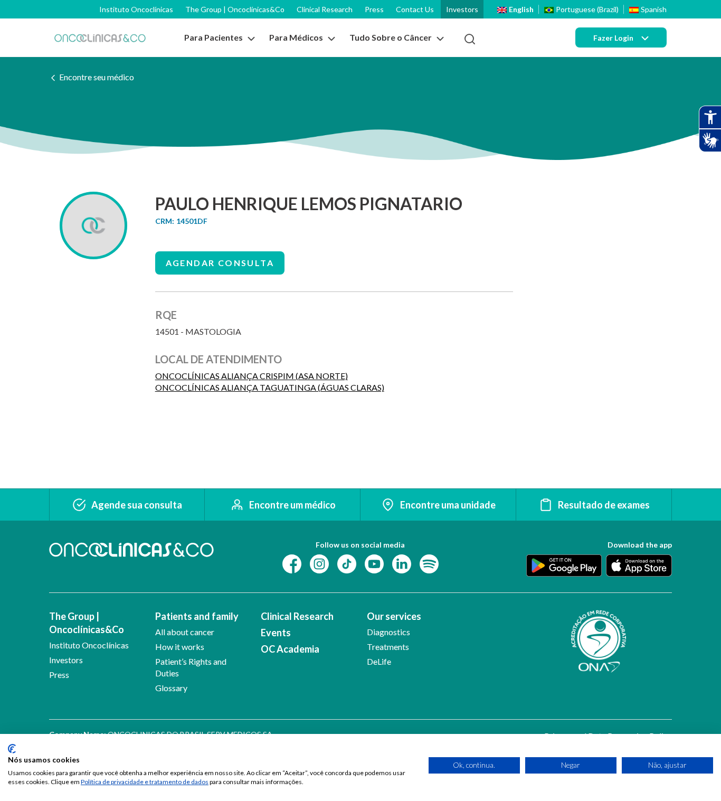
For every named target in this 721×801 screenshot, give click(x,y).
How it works (179, 647)
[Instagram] (319, 563)
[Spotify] (429, 563)
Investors (462, 9)
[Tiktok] (346, 563)
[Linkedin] (401, 563)
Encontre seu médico (96, 77)
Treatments (388, 647)
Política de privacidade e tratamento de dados (144, 782)
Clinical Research (325, 9)
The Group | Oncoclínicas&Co (234, 9)
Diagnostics (388, 632)
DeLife (379, 661)
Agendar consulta (220, 263)
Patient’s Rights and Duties (190, 667)
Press (374, 9)
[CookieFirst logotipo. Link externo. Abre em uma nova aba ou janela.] (12, 748)
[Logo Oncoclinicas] (100, 37)
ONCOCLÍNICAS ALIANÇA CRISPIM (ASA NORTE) (251, 376)
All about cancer (184, 632)
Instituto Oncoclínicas (136, 9)
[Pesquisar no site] (469, 39)
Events (276, 632)
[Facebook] (291, 563)
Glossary (171, 688)
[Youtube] (374, 563)
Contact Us (415, 9)
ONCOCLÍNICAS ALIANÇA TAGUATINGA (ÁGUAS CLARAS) (269, 387)
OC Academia (290, 649)
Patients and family (197, 616)
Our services (394, 616)
